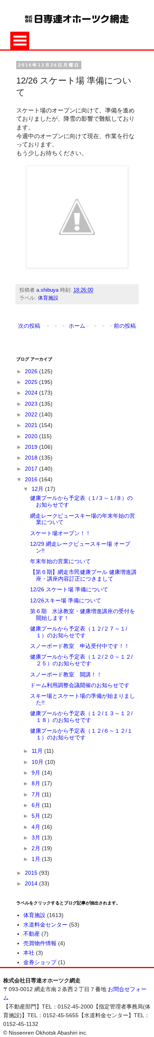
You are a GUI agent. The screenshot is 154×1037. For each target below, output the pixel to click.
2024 (32, 392)
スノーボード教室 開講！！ (66, 674)
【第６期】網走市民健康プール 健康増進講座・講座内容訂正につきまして (83, 575)
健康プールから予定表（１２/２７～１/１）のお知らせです (78, 631)
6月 (37, 805)
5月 (37, 816)
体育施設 (48, 298)
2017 (32, 468)
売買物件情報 (39, 943)
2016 (32, 479)
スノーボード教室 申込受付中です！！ (80, 646)
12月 (38, 489)
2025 (32, 382)
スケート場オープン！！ (60, 533)
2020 (32, 436)
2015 (32, 873)
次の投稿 (29, 326)
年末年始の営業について (60, 561)
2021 (32, 425)
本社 (28, 953)
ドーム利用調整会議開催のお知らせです (80, 685)
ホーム (77, 326)
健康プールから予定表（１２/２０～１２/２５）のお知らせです (81, 660)
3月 (37, 837)
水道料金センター (45, 924)
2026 (32, 371)
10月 (38, 762)
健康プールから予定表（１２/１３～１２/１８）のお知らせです (81, 716)
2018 (32, 457)
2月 (37, 848)
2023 (32, 404)
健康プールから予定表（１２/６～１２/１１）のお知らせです (81, 734)
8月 (37, 783)
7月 (37, 794)
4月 (37, 827)
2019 (32, 447)
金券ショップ (39, 962)
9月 (37, 772)
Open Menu (19, 40)
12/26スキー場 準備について (65, 600)
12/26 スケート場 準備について (69, 589)
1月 (37, 859)
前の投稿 (125, 326)
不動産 (31, 934)
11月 (38, 751)
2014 (32, 883)
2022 (32, 414)
